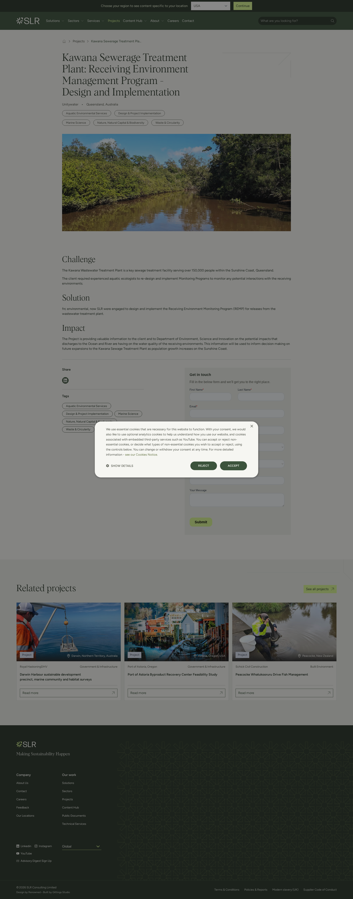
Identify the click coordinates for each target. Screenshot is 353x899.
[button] (119, 465)
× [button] (251, 426)
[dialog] (176, 449)
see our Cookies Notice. (141, 454)
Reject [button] (203, 465)
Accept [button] (233, 465)
